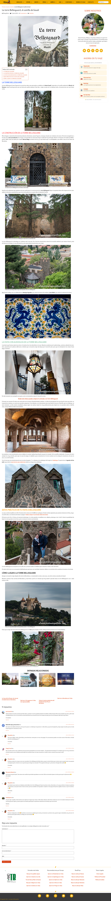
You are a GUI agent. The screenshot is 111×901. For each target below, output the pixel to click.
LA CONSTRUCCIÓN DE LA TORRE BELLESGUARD (14, 73)
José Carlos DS (9, 711)
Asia (60, 2)
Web (3, 856)
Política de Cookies (99, 879)
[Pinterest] (101, 50)
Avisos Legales (99, 873)
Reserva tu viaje (80, 2)
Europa (36, 2)
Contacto (91, 2)
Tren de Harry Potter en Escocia (33, 879)
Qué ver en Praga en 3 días (55, 885)
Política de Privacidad (100, 876)
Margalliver (10, 735)
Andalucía (19, 2)
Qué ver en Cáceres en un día (33, 876)
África (44, 2)
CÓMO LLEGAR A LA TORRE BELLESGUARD (12, 78)
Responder (7, 719)
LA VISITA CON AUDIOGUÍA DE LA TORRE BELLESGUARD (15, 75)
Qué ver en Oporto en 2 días (55, 879)
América (52, 2)
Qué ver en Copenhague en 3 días (56, 876)
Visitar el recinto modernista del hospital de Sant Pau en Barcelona (46, 702)
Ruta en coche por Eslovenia (77, 882)
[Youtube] (97, 50)
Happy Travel (8, 748)
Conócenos (68, 2)
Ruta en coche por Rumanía (77, 879)
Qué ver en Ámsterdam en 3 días (55, 873)
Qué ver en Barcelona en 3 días (64, 698)
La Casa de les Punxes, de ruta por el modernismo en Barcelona (10, 699)
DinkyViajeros (9, 797)
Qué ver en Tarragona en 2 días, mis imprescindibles (28, 701)
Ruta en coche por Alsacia (78, 873)
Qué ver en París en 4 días (55, 882)
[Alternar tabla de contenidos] (25, 69)
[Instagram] (92, 50)
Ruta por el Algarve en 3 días (33, 882)
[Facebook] (84, 50)
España (28, 2)
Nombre (4, 845)
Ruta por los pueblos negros (33, 873)
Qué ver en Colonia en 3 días (33, 885)
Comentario (5, 828)
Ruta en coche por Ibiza (77, 885)
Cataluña (12, 6)
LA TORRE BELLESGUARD (9, 71)
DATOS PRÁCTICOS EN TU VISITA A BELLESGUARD (14, 76)
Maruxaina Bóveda (10, 772)
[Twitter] (88, 50)
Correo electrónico (6, 850)
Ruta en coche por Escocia (78, 876)
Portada (3, 6)
